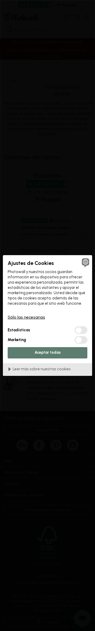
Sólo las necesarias (26, 317)
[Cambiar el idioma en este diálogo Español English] (84, 262)
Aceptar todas (48, 352)
